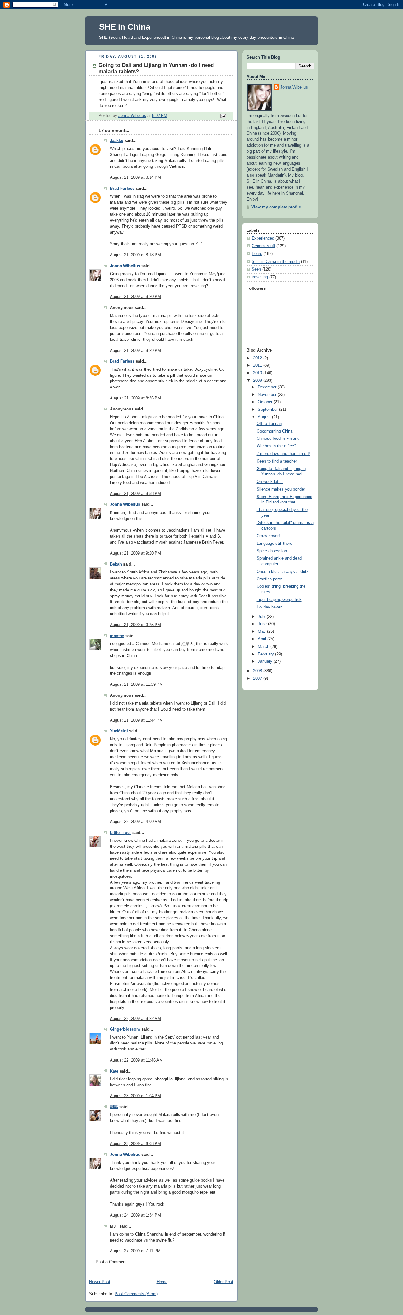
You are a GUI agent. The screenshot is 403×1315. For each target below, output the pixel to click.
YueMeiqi (119, 731)
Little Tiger (120, 832)
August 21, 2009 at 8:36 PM (135, 398)
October (266, 402)
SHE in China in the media (276, 261)
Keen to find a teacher (277, 461)
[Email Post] (223, 116)
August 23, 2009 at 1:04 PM (135, 1096)
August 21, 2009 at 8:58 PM (135, 494)
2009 (258, 380)
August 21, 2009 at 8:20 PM (135, 296)
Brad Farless (122, 188)
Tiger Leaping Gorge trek (279, 599)
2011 (258, 365)
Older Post (223, 1282)
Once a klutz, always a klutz (283, 571)
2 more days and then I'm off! (283, 453)
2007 (258, 678)
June (263, 624)
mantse (117, 636)
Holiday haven (269, 607)
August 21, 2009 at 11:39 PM (136, 684)
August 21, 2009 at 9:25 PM (135, 625)
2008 (258, 671)
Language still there (274, 543)
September (268, 409)
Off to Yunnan (269, 424)
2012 (258, 358)
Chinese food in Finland (278, 438)
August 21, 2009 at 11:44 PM (136, 720)
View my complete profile (276, 207)
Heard (257, 254)
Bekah (116, 564)
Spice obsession (272, 551)
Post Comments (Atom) (136, 1294)
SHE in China (124, 27)
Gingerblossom (125, 1029)
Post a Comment (111, 1262)
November (268, 395)
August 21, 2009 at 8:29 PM (135, 350)
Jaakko (116, 140)
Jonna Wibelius (125, 266)
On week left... (270, 482)
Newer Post (99, 1282)
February (266, 654)
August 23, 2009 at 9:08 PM (135, 1144)
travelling (260, 277)
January (266, 661)
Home (162, 1282)
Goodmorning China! (275, 431)
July (262, 616)
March (264, 646)
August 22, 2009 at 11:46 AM (136, 1060)
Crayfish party (269, 579)
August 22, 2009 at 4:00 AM (135, 821)
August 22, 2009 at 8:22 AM (135, 1018)
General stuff (263, 246)
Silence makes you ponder (281, 489)
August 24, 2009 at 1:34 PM (135, 1215)
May (262, 631)
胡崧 (114, 1107)
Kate (114, 1071)
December (268, 387)
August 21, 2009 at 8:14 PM (135, 177)
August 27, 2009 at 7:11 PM (135, 1251)
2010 (258, 373)
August (265, 417)
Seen (256, 269)
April (262, 639)
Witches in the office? (276, 446)
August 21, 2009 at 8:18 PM (135, 255)
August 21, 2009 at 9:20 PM (135, 553)
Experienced (263, 238)
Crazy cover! (268, 536)
